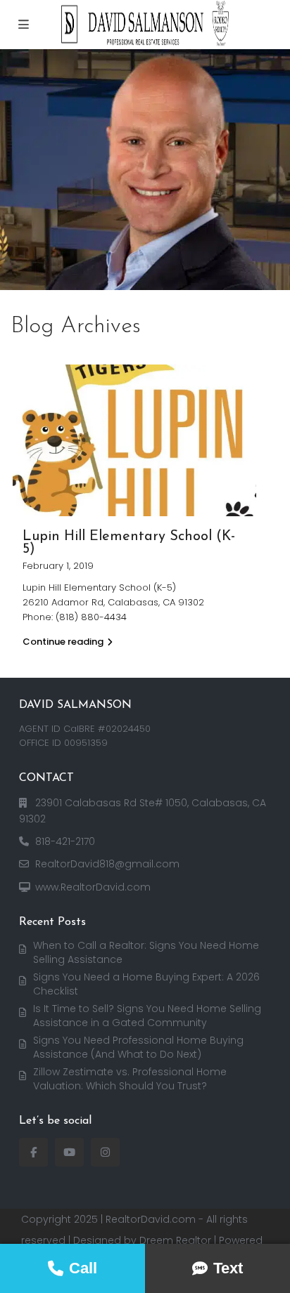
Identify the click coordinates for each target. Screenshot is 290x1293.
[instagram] (105, 1152)
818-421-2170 (65, 841)
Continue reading (63, 641)
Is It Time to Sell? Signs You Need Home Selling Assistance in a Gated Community (147, 1016)
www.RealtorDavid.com (93, 887)
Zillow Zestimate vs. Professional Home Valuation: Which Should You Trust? (130, 1079)
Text (228, 1268)
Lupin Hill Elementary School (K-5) (129, 543)
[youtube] (69, 1152)
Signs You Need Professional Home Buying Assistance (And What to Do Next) (138, 1047)
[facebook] (33, 1152)
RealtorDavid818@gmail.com (107, 864)
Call (83, 1268)
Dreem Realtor (175, 1240)
